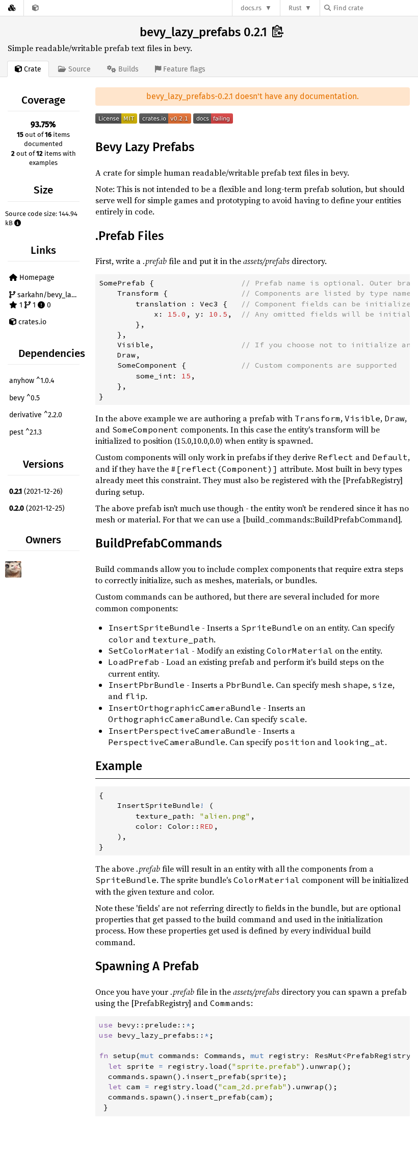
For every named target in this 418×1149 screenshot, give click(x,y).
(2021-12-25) (37, 508)
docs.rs (251, 8)
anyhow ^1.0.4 (31, 380)
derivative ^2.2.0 (35, 415)
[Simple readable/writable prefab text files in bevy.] (35, 8)
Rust (295, 8)
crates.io (31, 322)
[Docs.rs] (11, 8)
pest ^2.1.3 (25, 432)
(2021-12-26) (36, 491)
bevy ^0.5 (24, 398)
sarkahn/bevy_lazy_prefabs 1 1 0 (48, 300)
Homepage (36, 277)
